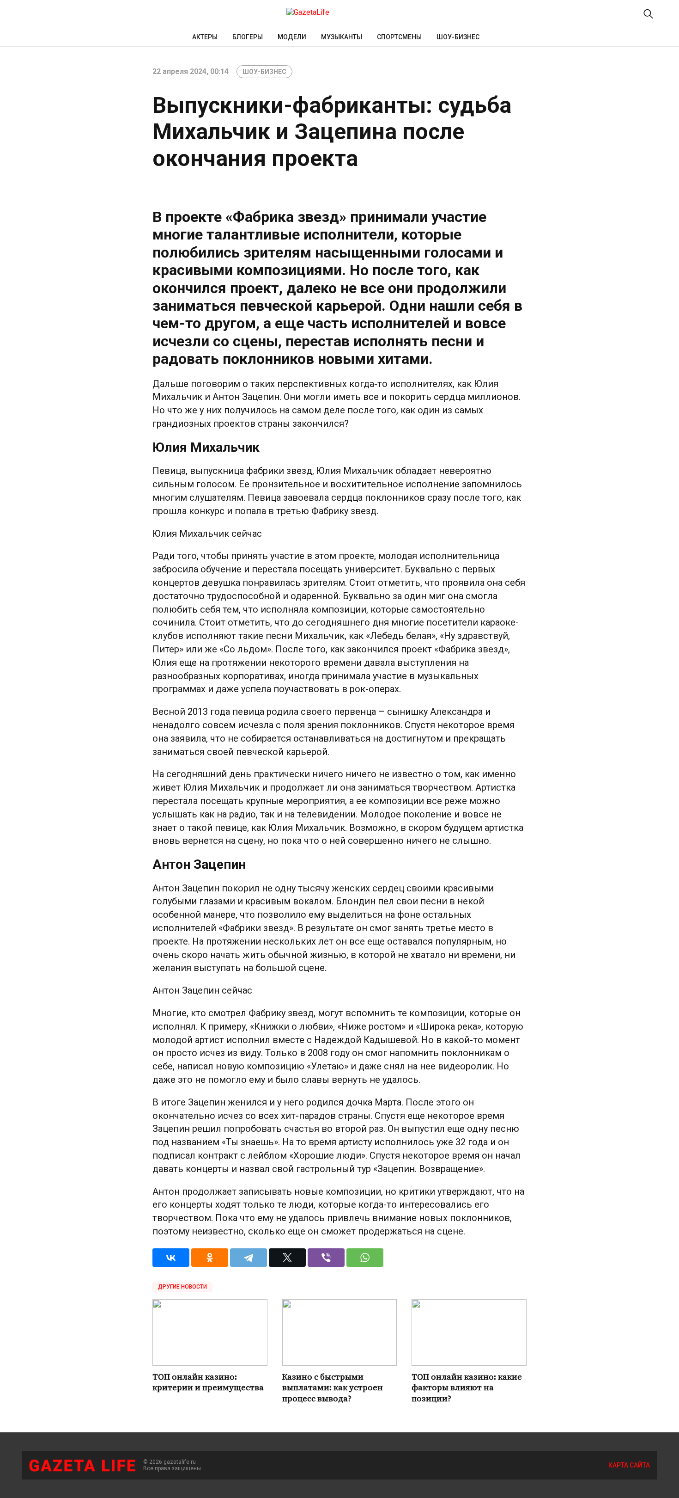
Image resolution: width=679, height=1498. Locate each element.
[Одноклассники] (209, 1257)
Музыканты (341, 37)
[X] (287, 1257)
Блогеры (247, 37)
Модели (292, 37)
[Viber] (326, 1257)
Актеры (205, 37)
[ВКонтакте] (170, 1257)
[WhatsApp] (364, 1257)
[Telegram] (248, 1257)
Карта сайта (629, 1465)
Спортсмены (399, 37)
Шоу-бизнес (457, 37)
